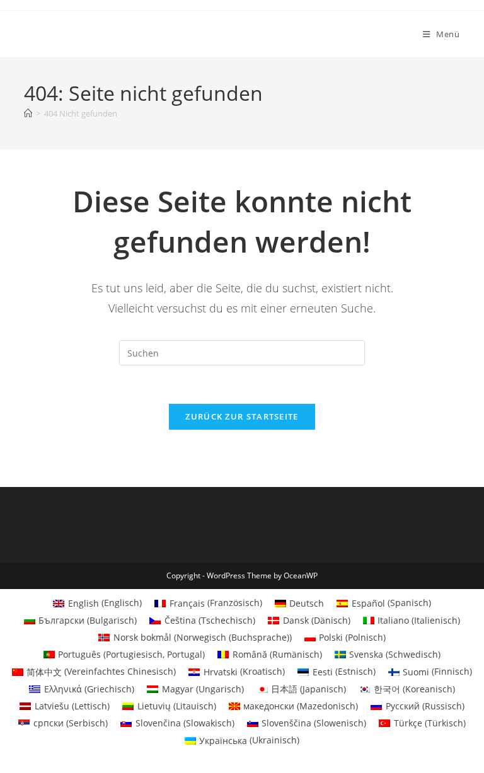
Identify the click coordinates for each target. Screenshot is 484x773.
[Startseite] (28, 113)
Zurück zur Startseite (241, 416)
